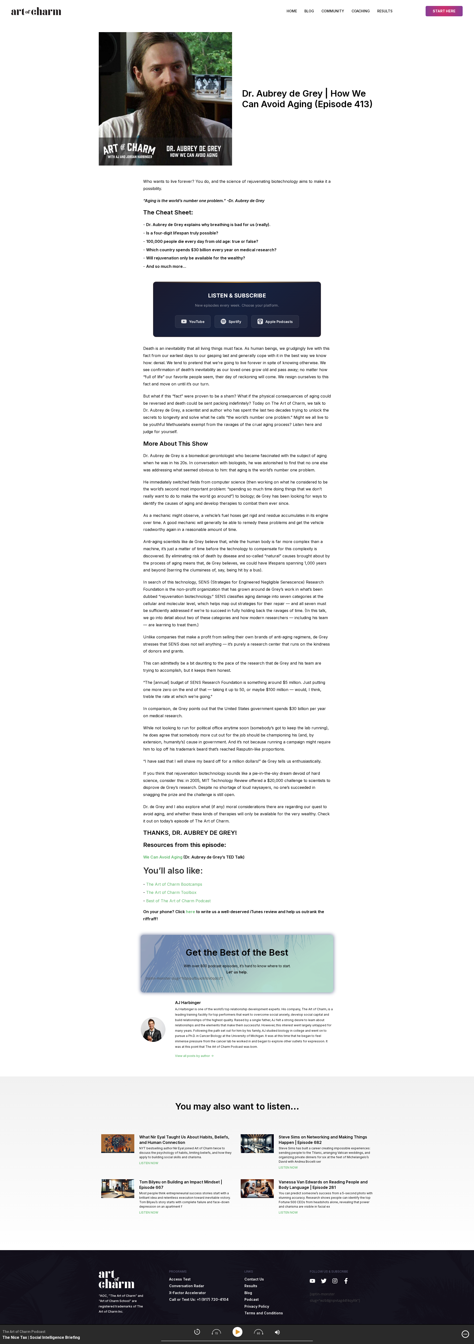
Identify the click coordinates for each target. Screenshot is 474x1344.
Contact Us (254, 1279)
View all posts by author (193, 1055)
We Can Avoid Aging (162, 857)
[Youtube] (312, 1281)
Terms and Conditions (263, 1313)
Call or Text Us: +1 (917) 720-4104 (199, 1299)
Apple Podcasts (279, 321)
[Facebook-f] (346, 1281)
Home (292, 11)
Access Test (180, 1279)
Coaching (361, 11)
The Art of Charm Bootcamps (174, 884)
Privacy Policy (256, 1306)
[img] (465, 1334)
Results (385, 11)
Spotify (235, 321)
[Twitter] (323, 1281)
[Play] (238, 1332)
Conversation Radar (186, 1286)
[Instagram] (335, 1281)
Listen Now (148, 1163)
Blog (309, 11)
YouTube (196, 321)
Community (332, 11)
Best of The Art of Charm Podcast (178, 900)
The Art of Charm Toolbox (171, 892)
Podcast (251, 1299)
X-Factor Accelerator (187, 1293)
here (190, 911)
